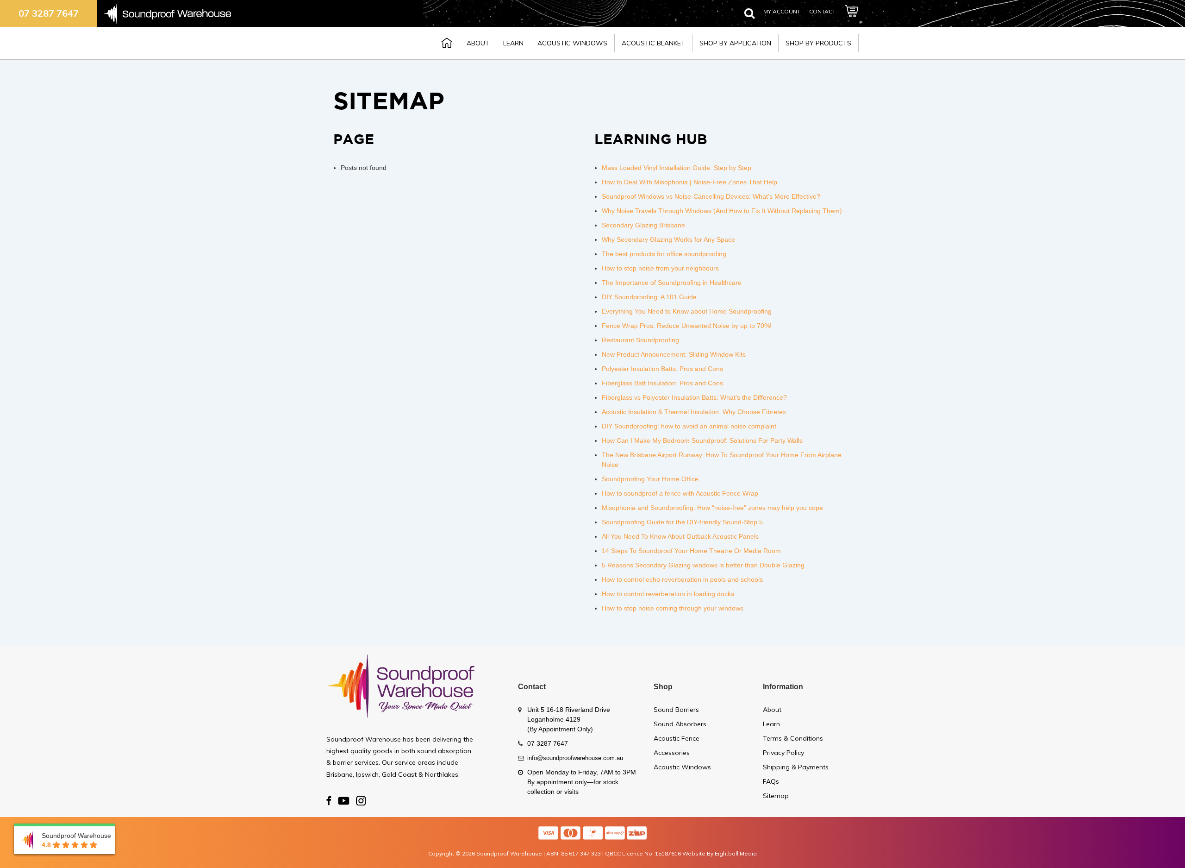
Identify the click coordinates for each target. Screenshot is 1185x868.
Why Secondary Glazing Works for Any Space (668, 239)
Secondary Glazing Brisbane (643, 225)
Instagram (361, 801)
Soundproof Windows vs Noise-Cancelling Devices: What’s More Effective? (711, 196)
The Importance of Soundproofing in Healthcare (672, 282)
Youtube (343, 801)
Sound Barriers (676, 709)
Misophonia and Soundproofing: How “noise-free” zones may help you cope (712, 507)
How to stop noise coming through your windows (672, 608)
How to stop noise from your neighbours (660, 268)
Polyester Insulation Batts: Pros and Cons (662, 368)
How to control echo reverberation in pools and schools (682, 579)
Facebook (328, 801)
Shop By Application (735, 43)
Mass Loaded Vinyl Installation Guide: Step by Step (676, 167)
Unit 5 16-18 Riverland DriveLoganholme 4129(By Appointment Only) (568, 719)
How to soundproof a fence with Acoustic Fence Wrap (680, 493)
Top (1163, 846)
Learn (513, 43)
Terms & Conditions (793, 738)
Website (693, 853)
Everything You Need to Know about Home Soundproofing (687, 311)
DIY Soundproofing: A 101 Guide (649, 297)
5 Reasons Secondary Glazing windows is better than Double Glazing (703, 565)
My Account (781, 11)
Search (749, 18)
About (478, 43)
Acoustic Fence (676, 738)
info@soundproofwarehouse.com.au (575, 758)
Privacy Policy (783, 752)
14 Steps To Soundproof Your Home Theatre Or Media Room (691, 550)
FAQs (771, 781)
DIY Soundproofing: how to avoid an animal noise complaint (689, 426)
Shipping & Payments (796, 767)
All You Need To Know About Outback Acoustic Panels (680, 536)
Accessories (672, 752)
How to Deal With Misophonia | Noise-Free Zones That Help (689, 182)
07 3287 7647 (49, 13)
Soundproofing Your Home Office (650, 479)
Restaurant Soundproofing (640, 340)
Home (447, 43)
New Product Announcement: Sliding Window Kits (674, 354)
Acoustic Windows (572, 43)
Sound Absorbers (680, 724)
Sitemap (776, 796)
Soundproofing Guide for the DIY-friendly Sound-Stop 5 (682, 522)
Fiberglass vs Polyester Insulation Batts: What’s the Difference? (694, 397)
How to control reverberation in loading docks (668, 594)
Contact (822, 11)
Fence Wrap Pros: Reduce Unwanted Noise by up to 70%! (687, 325)
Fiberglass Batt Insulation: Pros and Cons (662, 383)
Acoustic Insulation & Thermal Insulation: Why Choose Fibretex (694, 411)
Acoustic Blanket (653, 43)
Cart (851, 12)
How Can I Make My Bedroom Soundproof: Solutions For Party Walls (702, 440)
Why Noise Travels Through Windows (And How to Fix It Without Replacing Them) (722, 210)
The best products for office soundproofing (664, 254)
